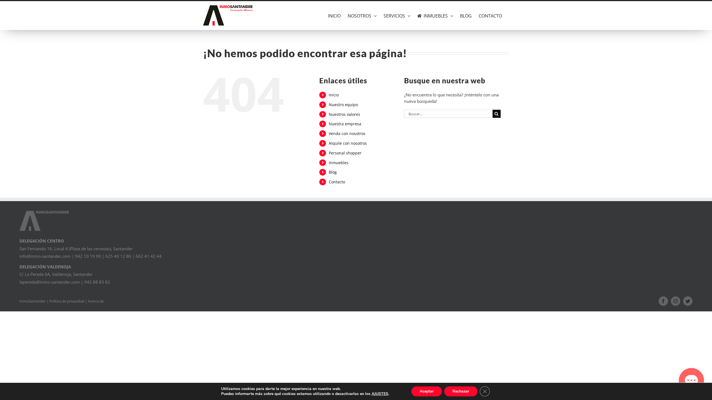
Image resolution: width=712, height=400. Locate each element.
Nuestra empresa (345, 123)
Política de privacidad (66, 301)
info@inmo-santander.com (45, 256)
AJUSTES (380, 393)
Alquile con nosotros (348, 143)
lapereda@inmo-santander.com (49, 282)
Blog (333, 172)
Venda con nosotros (347, 133)
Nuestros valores (344, 114)
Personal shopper (345, 153)
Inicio (334, 95)
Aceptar (427, 391)
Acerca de (96, 301)
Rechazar (461, 391)
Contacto (337, 181)
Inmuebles (338, 162)
